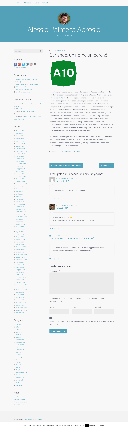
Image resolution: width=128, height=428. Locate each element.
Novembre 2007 (21, 285)
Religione (19, 370)
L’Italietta (105, 165)
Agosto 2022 (20, 133)
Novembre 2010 (21, 212)
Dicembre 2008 (21, 252)
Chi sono (27, 3)
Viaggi (18, 382)
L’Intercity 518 (21, 87)
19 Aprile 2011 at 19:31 (59, 236)
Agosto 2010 (20, 219)
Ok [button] (87, 425)
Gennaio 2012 (20, 179)
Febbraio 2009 (21, 247)
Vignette (19, 385)
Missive (18, 352)
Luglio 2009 (20, 234)
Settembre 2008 (21, 259)
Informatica (20, 339)
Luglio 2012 (20, 166)
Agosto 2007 (20, 292)
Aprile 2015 (20, 156)
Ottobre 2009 (20, 229)
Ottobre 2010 (20, 214)
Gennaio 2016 (20, 146)
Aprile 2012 (20, 171)
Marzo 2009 (20, 244)
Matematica (20, 350)
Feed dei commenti (20, 402)
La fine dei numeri (29, 111)
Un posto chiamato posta (24, 89)
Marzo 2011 (20, 201)
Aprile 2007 (20, 297)
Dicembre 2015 (21, 148)
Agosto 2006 (20, 312)
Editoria (18, 337)
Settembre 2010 (21, 217)
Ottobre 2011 (20, 186)
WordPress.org (19, 404)
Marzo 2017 (20, 141)
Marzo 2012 (20, 174)
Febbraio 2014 (21, 164)
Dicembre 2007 (21, 282)
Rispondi (55, 198)
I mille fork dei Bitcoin (23, 92)
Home (18, 3)
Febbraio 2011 (21, 204)
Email (75, 307)
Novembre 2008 (21, 254)
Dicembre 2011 (21, 181)
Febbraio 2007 (21, 302)
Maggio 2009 (20, 239)
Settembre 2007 (21, 290)
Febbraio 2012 (21, 176)
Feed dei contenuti (20, 399)
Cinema (18, 329)
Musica (18, 355)
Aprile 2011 (20, 199)
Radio (18, 367)
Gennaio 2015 (20, 159)
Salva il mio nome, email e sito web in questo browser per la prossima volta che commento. (81, 322)
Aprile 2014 (20, 161)
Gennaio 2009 (20, 249)
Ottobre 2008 (20, 257)
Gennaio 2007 (20, 305)
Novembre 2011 (21, 184)
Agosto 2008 (20, 262)
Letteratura (20, 345)
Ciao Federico (24, 109)
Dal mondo (19, 332)
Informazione (20, 342)
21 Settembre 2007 (58, 50)
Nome (52, 307)
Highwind (38, 419)
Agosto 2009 (20, 232)
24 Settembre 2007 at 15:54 (68, 205)
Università (19, 380)
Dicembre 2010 (21, 209)
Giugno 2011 (20, 196)
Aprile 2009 (20, 242)
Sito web (97, 307)
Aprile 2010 (20, 227)
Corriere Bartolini (58, 98)
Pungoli (18, 365)
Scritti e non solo (42, 3)
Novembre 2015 (21, 151)
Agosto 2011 (20, 191)
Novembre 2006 (21, 307)
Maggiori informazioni (96, 425)
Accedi (16, 397)
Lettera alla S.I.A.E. (28, 114)
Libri (17, 347)
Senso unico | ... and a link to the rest (69, 238)
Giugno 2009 (20, 237)
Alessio (60, 208)
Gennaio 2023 (20, 131)
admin (78, 151)
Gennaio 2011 (20, 207)
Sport (18, 375)
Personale (19, 357)
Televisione (20, 377)
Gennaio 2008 (20, 280)
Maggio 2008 (20, 270)
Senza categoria (21, 372)
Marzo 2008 (20, 275)
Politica (54, 151)
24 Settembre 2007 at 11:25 (68, 178)
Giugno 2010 (20, 222)
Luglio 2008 (20, 264)
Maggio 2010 (20, 224)
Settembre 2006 (21, 310)
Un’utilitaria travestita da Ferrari (67, 165)
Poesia (18, 360)
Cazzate (18, 324)
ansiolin (61, 181)
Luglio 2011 (20, 194)
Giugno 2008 (20, 267)
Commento (54, 271)
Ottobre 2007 (20, 287)
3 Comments (66, 151)
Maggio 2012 (20, 169)
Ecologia (18, 334)
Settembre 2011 (21, 189)
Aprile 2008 (20, 272)
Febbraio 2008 (21, 277)
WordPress (28, 419)
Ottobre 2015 (20, 153)
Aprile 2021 (20, 136)
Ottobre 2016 (20, 143)
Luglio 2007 (20, 295)
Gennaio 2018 (20, 138)
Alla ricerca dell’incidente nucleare (27, 84)
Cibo (17, 327)
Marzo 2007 (20, 300)
